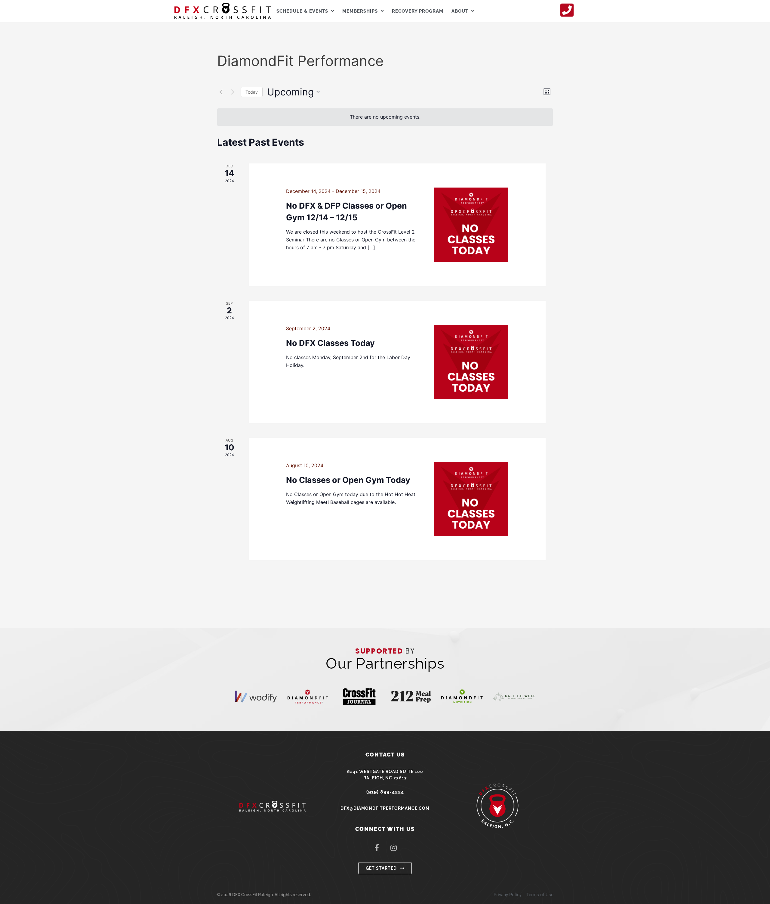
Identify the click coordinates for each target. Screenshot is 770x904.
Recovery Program (417, 11)
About (459, 11)
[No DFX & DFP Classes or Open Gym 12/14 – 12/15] (471, 225)
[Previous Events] (220, 91)
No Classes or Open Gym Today (348, 480)
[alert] (385, 117)
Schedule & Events (302, 11)
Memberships (360, 11)
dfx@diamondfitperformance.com (385, 808)
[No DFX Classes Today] (471, 362)
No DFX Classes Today (330, 343)
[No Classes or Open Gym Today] (471, 499)
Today (251, 92)
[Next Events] (232, 91)
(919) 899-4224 (385, 792)
